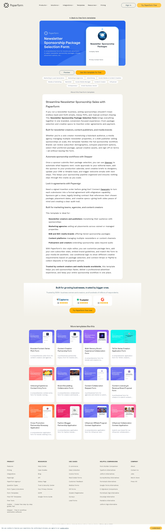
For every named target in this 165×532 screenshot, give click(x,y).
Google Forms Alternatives (109, 485)
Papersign (105, 189)
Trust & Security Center (46, 485)
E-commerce (73, 466)
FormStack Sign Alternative (109, 493)
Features (10, 466)
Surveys (72, 497)
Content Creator (100, 82)
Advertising (91, 78)
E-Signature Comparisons (109, 489)
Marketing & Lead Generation (54, 78)
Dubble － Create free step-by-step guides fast (19, 505)
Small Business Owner (89, 86)
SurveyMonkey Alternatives (109, 478)
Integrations (11, 474)
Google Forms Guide (45, 497)
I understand (156, 528)
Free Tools (10, 500)
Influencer (113, 82)
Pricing (103, 5)
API (39, 478)
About (133, 466)
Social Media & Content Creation (110, 78)
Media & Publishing (54, 82)
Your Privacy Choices (45, 489)
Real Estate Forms (75, 478)
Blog (39, 474)
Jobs (132, 474)
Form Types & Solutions (15, 489)
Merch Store (135, 478)
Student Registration (76, 493)
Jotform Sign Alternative (108, 504)
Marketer (68, 82)
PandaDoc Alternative (107, 500)
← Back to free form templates (83, 18)
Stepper (108, 162)
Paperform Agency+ (14, 481)
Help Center (42, 466)
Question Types (12, 485)
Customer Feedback (76, 481)
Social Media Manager (83, 82)
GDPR (40, 493)
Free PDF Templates (14, 497)
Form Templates (12, 493)
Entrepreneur (72, 86)
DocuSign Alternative (107, 497)
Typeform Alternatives (107, 470)
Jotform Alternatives (107, 474)
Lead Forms (73, 500)
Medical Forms (74, 485)
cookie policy (64, 528)
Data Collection (74, 470)
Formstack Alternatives (108, 481)
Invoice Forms (74, 474)
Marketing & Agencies (75, 78)
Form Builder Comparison (109, 466)
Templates (81, 5)
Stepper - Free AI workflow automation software (17, 511)
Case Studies (42, 470)
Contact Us (135, 470)
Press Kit (134, 481)
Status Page (42, 481)
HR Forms (72, 489)
